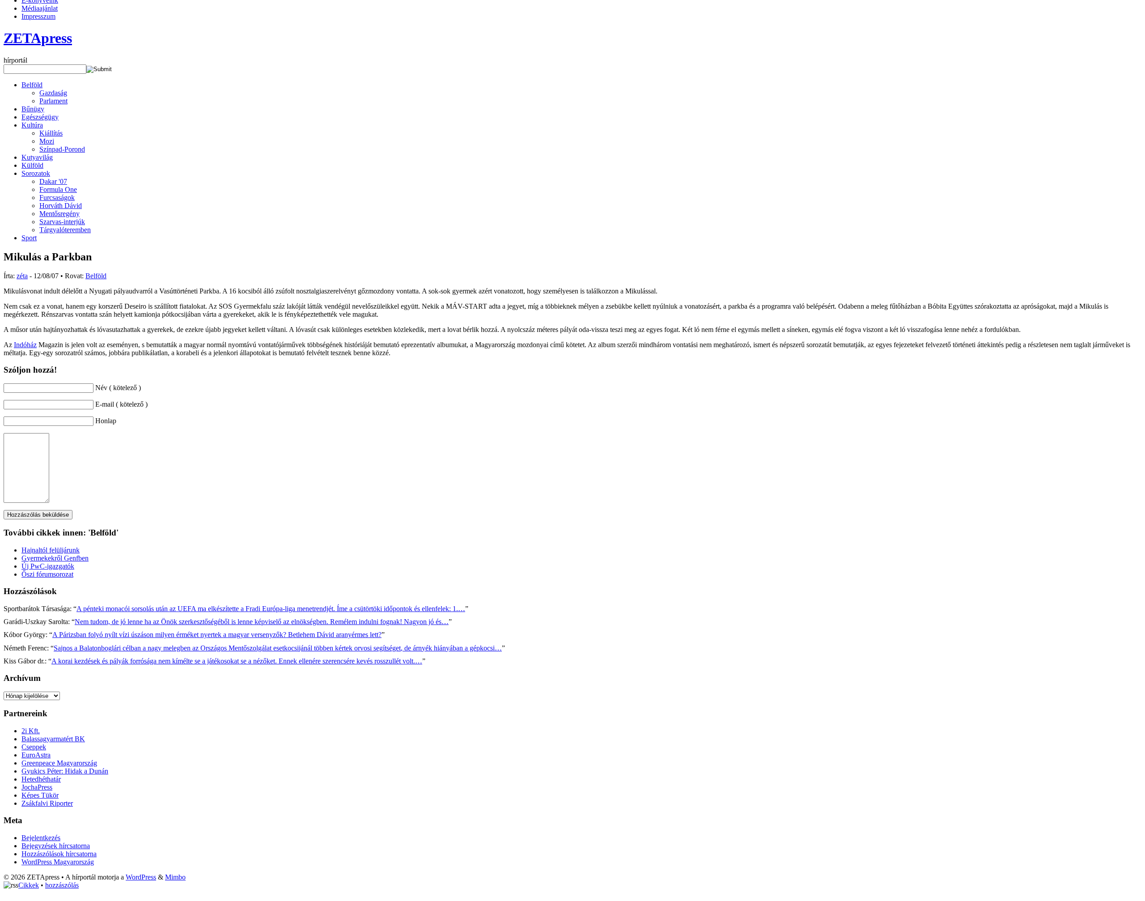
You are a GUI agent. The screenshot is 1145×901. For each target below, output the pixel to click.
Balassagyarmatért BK (53, 739)
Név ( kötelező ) (118, 387)
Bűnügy (32, 109)
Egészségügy (40, 117)
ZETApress (38, 38)
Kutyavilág (37, 157)
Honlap (105, 421)
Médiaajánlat (39, 8)
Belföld (31, 85)
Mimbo (175, 877)
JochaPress (36, 787)
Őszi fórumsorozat (47, 574)
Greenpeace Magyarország (59, 763)
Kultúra (32, 125)
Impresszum (38, 16)
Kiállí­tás (51, 133)
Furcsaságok (57, 197)
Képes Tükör (40, 795)
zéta (22, 276)
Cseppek (33, 747)
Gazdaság (53, 93)
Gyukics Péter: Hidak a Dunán (64, 771)
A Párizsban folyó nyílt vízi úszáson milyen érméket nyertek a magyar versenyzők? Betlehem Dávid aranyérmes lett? (217, 634)
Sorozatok (35, 173)
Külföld (32, 165)
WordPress (141, 877)
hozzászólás (62, 885)
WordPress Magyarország (57, 862)
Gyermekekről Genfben (55, 558)
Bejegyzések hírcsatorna (55, 846)
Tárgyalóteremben (65, 230)
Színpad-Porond (62, 149)
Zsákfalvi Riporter (47, 803)
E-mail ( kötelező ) (121, 404)
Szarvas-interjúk (62, 221)
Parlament (53, 101)
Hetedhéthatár (41, 779)
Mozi (46, 141)
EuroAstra (36, 755)
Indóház (25, 344)
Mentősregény (59, 213)
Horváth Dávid (60, 205)
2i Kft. (30, 731)
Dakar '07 (53, 181)
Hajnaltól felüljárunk (50, 550)
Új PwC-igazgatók (47, 566)
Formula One (58, 189)
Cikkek (28, 885)
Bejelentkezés (40, 838)
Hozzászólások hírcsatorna (59, 854)
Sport (29, 238)
